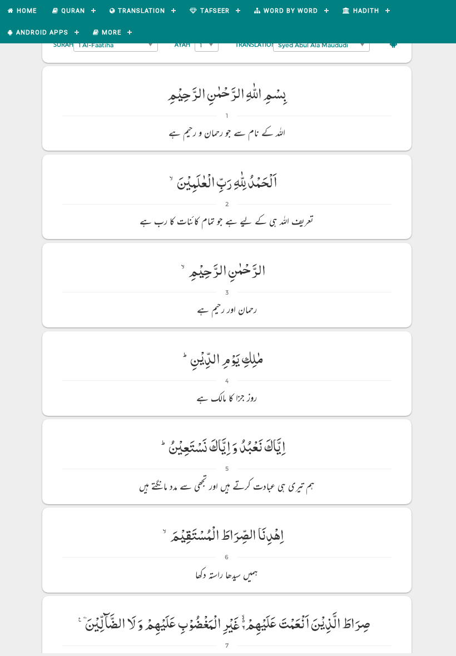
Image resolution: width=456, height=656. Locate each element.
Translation (255, 44)
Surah (63, 44)
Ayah (182, 44)
